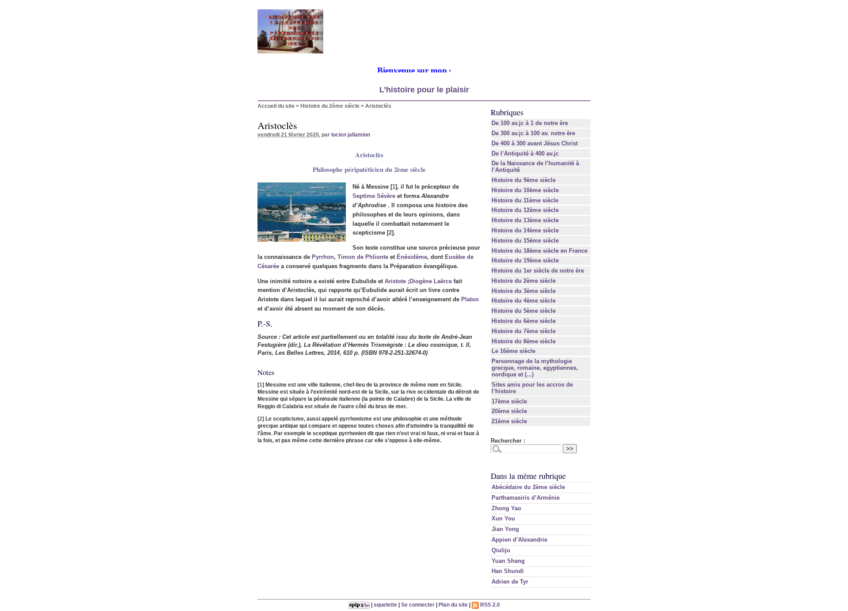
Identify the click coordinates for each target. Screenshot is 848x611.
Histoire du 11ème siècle (525, 200)
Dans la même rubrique (528, 476)
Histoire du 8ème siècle (524, 341)
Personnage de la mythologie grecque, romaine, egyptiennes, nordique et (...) (535, 368)
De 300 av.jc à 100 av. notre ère (533, 133)
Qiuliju (501, 550)
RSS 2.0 (489, 604)
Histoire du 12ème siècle (525, 210)
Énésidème (412, 257)
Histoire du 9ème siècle (524, 180)
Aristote (395, 281)
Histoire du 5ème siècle (524, 310)
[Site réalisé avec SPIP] (359, 604)
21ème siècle (509, 421)
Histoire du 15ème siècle (525, 240)
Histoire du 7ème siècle (524, 331)
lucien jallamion (350, 134)
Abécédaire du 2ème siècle (528, 487)
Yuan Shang (508, 561)
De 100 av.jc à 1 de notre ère (530, 123)
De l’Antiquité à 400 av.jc (525, 153)
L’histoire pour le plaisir (424, 89)
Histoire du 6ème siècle (524, 321)
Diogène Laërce (430, 281)
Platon (470, 299)
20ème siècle (509, 411)
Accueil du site (276, 106)
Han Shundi (508, 571)
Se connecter (418, 604)
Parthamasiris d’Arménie (526, 497)
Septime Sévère (373, 196)
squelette (385, 604)
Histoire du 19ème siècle (525, 260)
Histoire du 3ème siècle (524, 291)
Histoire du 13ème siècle (525, 220)
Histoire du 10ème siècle (525, 190)
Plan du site (453, 604)
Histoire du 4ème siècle (524, 300)
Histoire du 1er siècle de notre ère (538, 270)
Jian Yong (505, 529)
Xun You (503, 518)
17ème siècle (509, 401)
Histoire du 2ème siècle (330, 106)
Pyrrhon (323, 257)
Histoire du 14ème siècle (525, 230)
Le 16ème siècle (513, 351)
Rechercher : (508, 440)
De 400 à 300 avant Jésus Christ (535, 143)
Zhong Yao (506, 508)
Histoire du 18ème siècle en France (539, 250)
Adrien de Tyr (510, 581)
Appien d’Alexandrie (519, 539)
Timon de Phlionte (362, 257)
